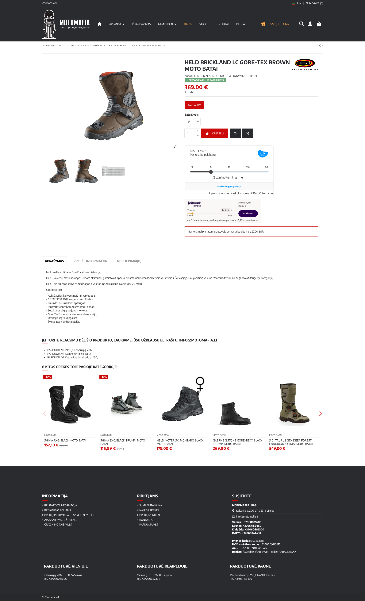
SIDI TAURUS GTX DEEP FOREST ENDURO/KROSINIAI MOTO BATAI (291, 442)
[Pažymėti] (235, 133)
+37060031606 (49, 3)
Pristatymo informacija (60, 505)
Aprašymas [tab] (54, 261)
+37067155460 (252, 525)
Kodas (188, 75)
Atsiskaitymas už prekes (60, 519)
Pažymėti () (315, 3)
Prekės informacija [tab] (90, 261)
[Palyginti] (247, 133)
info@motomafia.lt (198, 340)
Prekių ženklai (149, 515)
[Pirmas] (100, 24)
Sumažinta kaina (150, 505)
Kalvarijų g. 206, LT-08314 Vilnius (255, 510)
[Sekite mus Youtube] (320, 474)
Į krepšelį (217, 133)
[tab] (129, 261)
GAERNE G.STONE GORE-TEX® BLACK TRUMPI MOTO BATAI (237, 442)
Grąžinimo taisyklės (58, 524)
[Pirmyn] (322, 45)
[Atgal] (320, 45)
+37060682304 (254, 529)
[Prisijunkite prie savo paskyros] (310, 24)
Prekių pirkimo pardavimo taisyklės (69, 515)
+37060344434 (251, 533)
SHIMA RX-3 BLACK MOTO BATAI (65, 440)
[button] (44, 413)
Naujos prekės (149, 510)
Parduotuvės (148, 524)
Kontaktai (146, 519)
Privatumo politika (57, 510)
